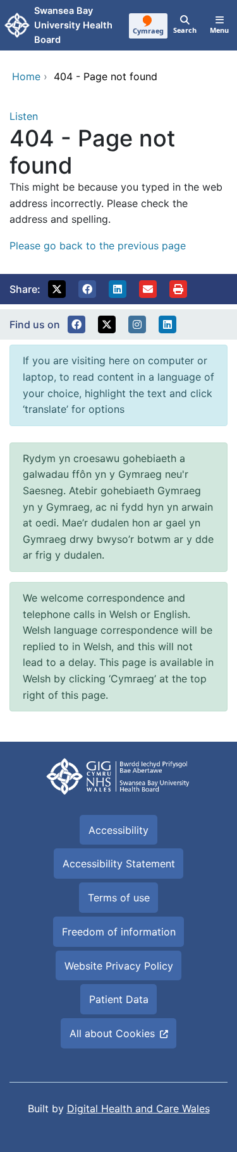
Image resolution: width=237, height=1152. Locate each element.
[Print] (178, 289)
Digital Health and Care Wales (138, 1108)
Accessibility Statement (119, 863)
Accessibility (118, 830)
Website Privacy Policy (118, 965)
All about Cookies (112, 1033)
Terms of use (119, 897)
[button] (57, 289)
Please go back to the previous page (97, 245)
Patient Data (119, 999)
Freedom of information (119, 931)
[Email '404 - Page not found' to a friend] (148, 289)
